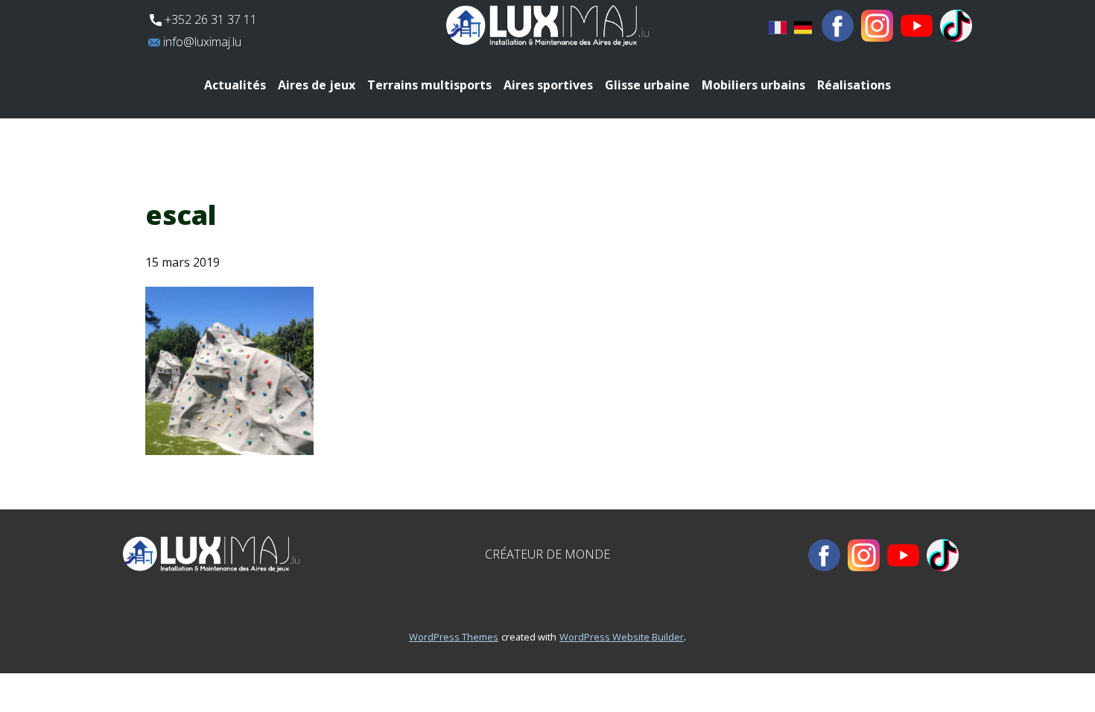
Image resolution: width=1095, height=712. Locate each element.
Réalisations (854, 85)
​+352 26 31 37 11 (209, 19)
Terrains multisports (429, 85)
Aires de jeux (316, 85)
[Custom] (956, 26)
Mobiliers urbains (753, 85)
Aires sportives (548, 85)
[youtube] (917, 26)
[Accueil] (547, 25)
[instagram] (877, 26)
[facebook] (838, 26)
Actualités (235, 85)
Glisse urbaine (647, 85)
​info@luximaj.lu (200, 42)
